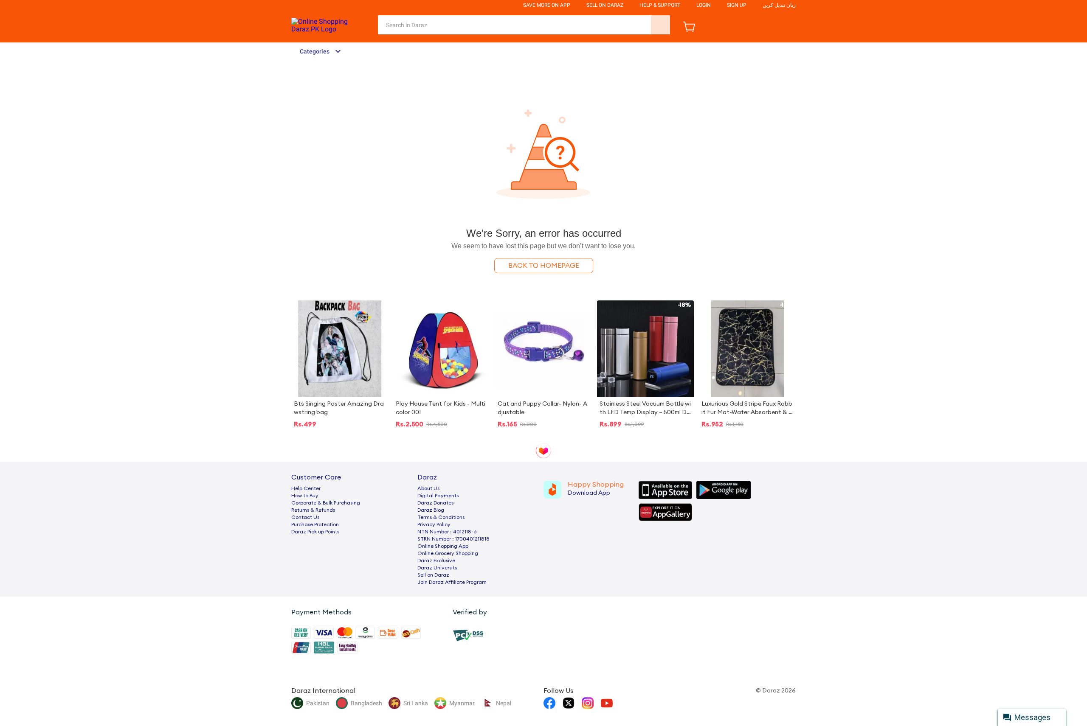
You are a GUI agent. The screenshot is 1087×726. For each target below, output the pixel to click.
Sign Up (736, 5)
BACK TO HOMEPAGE (543, 265)
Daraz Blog (430, 510)
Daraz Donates (435, 502)
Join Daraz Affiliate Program (452, 582)
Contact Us (305, 517)
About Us (428, 488)
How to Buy (304, 495)
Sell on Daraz (433, 574)
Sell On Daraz (604, 5)
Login (703, 5)
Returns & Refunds (313, 510)
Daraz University (437, 567)
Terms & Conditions (441, 517)
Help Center (306, 488)
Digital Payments (438, 495)
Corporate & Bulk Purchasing (325, 502)
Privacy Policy (434, 524)
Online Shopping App (442, 546)
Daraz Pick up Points (315, 531)
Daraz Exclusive (436, 560)
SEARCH (660, 24)
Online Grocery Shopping (447, 553)
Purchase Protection (315, 524)
